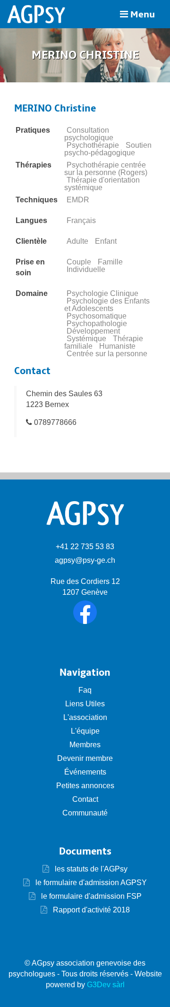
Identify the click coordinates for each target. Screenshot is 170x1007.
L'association (85, 717)
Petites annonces (85, 786)
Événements (85, 772)
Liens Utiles (85, 704)
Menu (141, 14)
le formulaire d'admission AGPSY (90, 883)
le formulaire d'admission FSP (90, 896)
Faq (85, 690)
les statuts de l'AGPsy (90, 869)
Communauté (85, 813)
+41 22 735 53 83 (85, 547)
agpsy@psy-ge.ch (85, 560)
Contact (85, 799)
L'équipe (85, 731)
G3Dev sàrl (106, 985)
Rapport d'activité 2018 (90, 910)
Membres (85, 745)
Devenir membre (85, 758)
